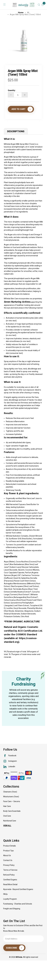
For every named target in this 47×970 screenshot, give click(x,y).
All (28, 13)
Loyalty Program (10, 899)
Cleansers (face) (10, 792)
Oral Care (7, 816)
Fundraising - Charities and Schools (17, 904)
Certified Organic (10, 880)
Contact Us (7, 860)
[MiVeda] (23, 5)
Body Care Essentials (11, 811)
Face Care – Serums (11, 801)
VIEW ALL (7, 826)
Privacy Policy (8, 865)
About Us (7, 855)
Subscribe (11, 948)
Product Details (9, 846)
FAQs (5, 894)
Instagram (12, 761)
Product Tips (8, 851)
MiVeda (19, 957)
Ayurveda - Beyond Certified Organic (18, 889)
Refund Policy (9, 875)
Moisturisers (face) (11, 797)
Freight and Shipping (11, 909)
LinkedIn (11, 766)
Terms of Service (10, 870)
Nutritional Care (9, 821)
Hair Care (7, 806)
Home (21, 13)
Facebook (12, 756)
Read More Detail (10, 884)
